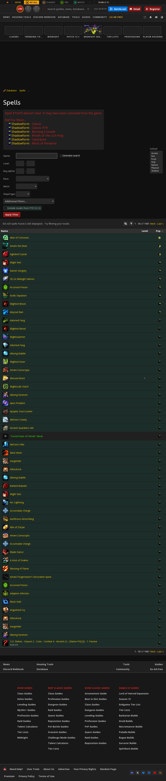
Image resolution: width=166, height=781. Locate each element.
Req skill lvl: (9, 171)
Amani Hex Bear (18, 245)
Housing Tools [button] (21, 17)
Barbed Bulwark (18, 485)
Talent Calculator (27, 726)
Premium (9, 776)
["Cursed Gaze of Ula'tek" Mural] (5, 436)
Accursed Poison (19, 287)
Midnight (22, 737)
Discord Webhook (44, 17)
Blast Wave (16, 452)
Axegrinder (15, 461)
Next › (153, 223)
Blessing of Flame (19, 568)
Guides (86, 17)
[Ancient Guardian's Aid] (5, 428)
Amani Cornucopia (19, 370)
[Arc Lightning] (5, 502)
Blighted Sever (17, 361)
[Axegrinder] (5, 461)
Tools (126, 664)
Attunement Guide (96, 693)
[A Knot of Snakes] (5, 560)
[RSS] (160, 772)
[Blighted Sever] (5, 362)
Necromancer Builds (130, 726)
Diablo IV (107, 2)
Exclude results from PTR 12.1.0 (24, 208)
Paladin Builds (127, 732)
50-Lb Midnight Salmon (22, 279)
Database (64, 17)
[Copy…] (125, 223)
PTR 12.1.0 (28, 9)
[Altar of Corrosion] (5, 237)
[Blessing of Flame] (5, 568)
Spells (22, 90)
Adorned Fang (17, 320)
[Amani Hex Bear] (5, 246)
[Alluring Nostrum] (5, 395)
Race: (6, 178)
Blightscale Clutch (19, 386)
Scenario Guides (57, 732)
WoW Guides (24, 687)
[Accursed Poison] (5, 287)
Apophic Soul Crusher (21, 411)
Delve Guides (24, 699)
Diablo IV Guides (129, 687)
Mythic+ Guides (26, 710)
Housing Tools (45, 664)
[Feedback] (156, 17)
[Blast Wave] (5, 453)
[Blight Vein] (5, 262)
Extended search (71, 155)
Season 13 (125, 699)
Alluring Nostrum (19, 394)
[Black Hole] (5, 601)
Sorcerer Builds (127, 743)
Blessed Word (17, 378)
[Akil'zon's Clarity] (5, 419)
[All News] (7, 2)
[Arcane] (156, 153)
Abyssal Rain (16, 312)
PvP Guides (91, 726)
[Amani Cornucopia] (5, 370)
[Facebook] (149, 772)
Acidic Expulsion (18, 295)
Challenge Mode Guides (61, 737)
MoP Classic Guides (60, 687)
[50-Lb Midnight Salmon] (5, 279)
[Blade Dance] (5, 552)
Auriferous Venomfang (22, 518)
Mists (81, 2)
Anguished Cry (17, 609)
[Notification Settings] (150, 17)
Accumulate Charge (20, 510)
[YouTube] (154, 772)
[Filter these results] (131, 223)
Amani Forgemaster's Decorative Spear (30, 576)
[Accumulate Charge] (5, 510)
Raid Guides (24, 721)
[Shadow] (156, 170)
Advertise (64, 769)
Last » (160, 223)
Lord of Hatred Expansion (134, 693)
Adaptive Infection (19, 593)
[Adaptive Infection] (5, 593)
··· (90, 2)
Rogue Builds (126, 737)
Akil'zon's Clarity (18, 419)
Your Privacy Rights (85, 769)
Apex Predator (17, 403)
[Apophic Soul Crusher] (5, 411)
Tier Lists (22, 732)
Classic (50, 2)
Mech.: (6, 186)
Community (100, 17)
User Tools (33, 769)
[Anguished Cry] (5, 610)
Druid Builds (126, 721)
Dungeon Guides (57, 704)
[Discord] (132, 772)
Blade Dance (17, 552)
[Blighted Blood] (5, 304)
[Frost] (156, 159)
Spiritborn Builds (128, 748)
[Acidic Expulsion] (5, 295)
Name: (6, 155)
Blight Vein (15, 262)
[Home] (4, 769)
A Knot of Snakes (19, 560)
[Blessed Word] (5, 378)
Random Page (108, 769)
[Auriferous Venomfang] (5, 519)
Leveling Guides (26, 704)
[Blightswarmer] (5, 337)
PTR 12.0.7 (36, 9)
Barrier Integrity (18, 270)
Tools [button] (76, 17)
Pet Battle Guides (58, 726)
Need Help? (16, 769)
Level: (6, 163)
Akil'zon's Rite (17, 444)
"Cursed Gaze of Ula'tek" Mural (26, 436)
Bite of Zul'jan (17, 527)
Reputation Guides (59, 721)
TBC (66, 2)
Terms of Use (46, 776)
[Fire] (156, 156)
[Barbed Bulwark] (5, 486)
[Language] (162, 17)
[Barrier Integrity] (5, 271)
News (6, 17)
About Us (48, 769)
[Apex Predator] (5, 403)
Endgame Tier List (129, 704)
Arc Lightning (17, 502)
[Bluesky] (143, 772)
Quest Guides (56, 715)
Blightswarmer (17, 336)
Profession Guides (28, 715)
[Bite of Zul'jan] (5, 527)
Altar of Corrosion (19, 237)
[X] (137, 772)
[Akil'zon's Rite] (5, 444)
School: (154, 148)
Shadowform (20, 124)
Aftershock (15, 469)
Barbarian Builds (128, 715)
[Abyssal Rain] (5, 312)
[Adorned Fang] (5, 320)
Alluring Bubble (18, 353)
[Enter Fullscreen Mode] (144, 17)
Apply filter (11, 214)
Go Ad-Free (116, 17)
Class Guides (24, 693)
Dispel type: (9, 193)
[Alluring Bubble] (5, 353)
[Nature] (156, 165)
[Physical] (156, 167)
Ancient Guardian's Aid (21, 427)
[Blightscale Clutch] (5, 386)
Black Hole (15, 601)
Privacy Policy (27, 776)
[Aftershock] (5, 469)
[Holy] (156, 162)
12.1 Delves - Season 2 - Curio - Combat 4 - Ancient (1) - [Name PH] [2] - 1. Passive (53, 641)
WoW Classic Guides (97, 687)
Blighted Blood (18, 303)
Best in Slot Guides (96, 699)
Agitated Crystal (18, 254)
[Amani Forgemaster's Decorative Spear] (5, 577)
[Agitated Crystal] (5, 254)
